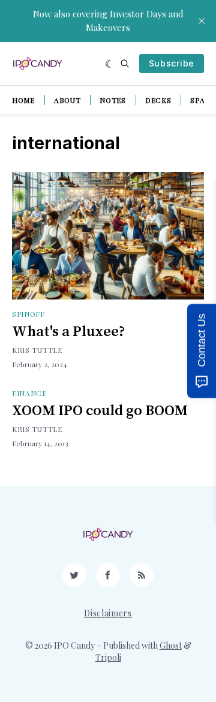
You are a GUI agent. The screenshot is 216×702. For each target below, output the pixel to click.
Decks (158, 100)
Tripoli (108, 657)
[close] (201, 21)
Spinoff (28, 314)
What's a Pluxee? (68, 332)
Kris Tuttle (37, 350)
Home (23, 100)
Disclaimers (108, 613)
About (67, 100)
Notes (113, 100)
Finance (29, 393)
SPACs (202, 100)
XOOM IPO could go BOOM (100, 411)
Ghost (171, 645)
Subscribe (171, 63)
